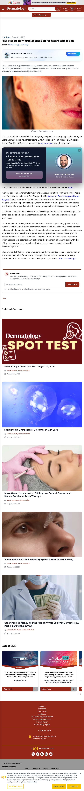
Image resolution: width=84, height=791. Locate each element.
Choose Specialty (39, 15)
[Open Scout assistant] (72, 9)
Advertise (42, 709)
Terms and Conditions (42, 719)
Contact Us (42, 711)
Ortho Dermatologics (67, 258)
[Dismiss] (79, 150)
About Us (36, 769)
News (45, 769)
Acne (4, 298)
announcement (46, 143)
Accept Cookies (58, 786)
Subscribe (71, 284)
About (42, 706)
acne (70, 187)
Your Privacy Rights (42, 724)
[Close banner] (81, 2)
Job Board (42, 714)
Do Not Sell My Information (42, 716)
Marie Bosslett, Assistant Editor (18, 370)
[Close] (80, 773)
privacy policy (46, 289)
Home (27, 769)
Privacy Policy (42, 722)
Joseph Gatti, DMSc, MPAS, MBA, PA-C (20, 630)
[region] (42, 780)
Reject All (74, 786)
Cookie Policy (32, 782)
